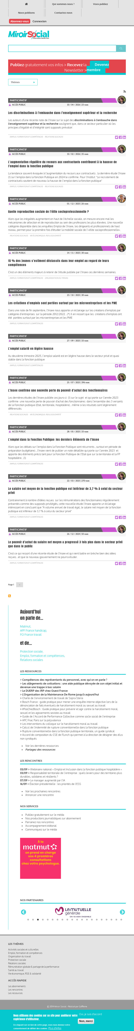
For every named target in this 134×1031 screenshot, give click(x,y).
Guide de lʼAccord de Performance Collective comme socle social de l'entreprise (68, 716)
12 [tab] (82, 919)
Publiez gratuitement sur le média (44, 814)
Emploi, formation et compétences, (42, 655)
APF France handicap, (33, 630)
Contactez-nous (63, 12)
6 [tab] (52, 919)
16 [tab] (101, 919)
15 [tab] (96, 919)
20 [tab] (121, 919)
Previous (23, 912)
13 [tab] (87, 919)
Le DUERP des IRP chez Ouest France (45, 690)
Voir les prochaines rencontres (42, 791)
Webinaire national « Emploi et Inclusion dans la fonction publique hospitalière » (76, 769)
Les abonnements (17, 986)
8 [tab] (62, 919)
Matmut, (25, 626)
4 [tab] (42, 919)
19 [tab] (116, 919)
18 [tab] (111, 919)
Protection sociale (17, 959)
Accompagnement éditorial (41, 825)
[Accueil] (28, 34)
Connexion (39, 21)
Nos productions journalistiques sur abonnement (53, 818)
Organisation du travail (56, 278)
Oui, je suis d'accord (90, 1014)
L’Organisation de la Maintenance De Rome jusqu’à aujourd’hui (60, 694)
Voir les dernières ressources (42, 745)
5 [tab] (47, 919)
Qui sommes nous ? (63, 4)
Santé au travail (16, 970)
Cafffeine (83, 1006)
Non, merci (86, 1021)
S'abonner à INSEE (9, 596)
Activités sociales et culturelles (23, 949)
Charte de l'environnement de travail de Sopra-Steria (52, 698)
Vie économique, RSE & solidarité (45, 235)
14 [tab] (91, 919)
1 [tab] (28, 919)
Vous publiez (100, 4)
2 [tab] (33, 919)
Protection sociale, (31, 651)
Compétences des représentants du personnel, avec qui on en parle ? (64, 679)
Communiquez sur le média (41, 829)
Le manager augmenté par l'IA (47, 780)
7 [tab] (57, 919)
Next (122, 912)
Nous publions (26, 12)
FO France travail (31, 634)
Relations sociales (54, 137)
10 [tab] (72, 919)
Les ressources (15, 993)
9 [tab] (67, 919)
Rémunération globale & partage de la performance (33, 966)
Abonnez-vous (19, 21)
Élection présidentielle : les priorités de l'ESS (55, 784)
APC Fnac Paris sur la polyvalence (41, 720)
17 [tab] (106, 919)
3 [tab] (38, 919)
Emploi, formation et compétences (26, 137)
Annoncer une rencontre (39, 795)
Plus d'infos (54, 1028)
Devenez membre (98, 67)
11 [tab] (77, 919)
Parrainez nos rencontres (39, 822)
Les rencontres (15, 989)
